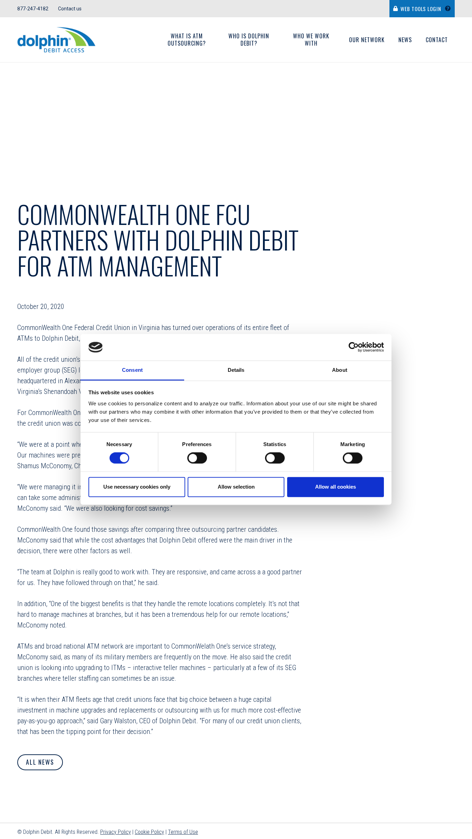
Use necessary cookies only (136, 487)
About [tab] (339, 370)
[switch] (197, 458)
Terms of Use (183, 832)
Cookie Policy (149, 832)
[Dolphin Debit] (56, 40)
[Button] (450, 8)
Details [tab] (236, 370)
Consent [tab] (132, 370)
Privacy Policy (115, 832)
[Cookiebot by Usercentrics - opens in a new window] (353, 347)
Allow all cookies (335, 487)
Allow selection (236, 487)
